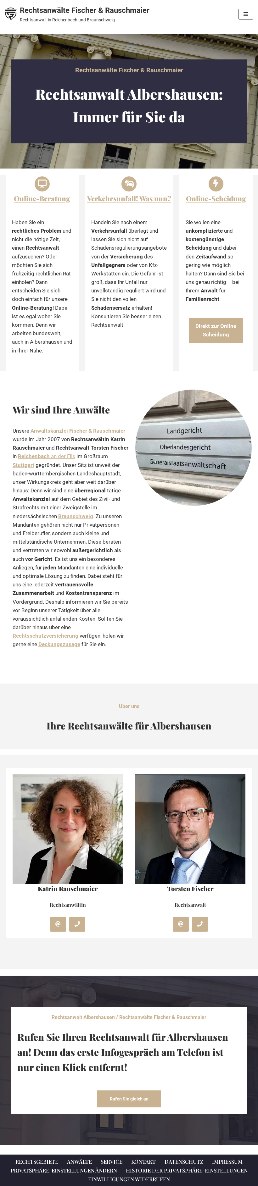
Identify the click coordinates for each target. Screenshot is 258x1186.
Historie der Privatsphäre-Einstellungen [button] (187, 1170)
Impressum (227, 1161)
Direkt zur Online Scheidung (215, 330)
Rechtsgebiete (36, 1161)
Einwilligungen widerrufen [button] (129, 1179)
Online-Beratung (42, 198)
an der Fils (46, 456)
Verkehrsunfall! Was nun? (129, 198)
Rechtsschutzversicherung (45, 636)
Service (111, 1161)
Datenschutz (184, 1161)
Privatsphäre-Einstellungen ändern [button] (64, 1170)
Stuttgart (23, 465)
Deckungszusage (59, 644)
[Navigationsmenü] (245, 14)
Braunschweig (75, 516)
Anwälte (79, 1161)
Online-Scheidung (216, 198)
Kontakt (143, 1161)
